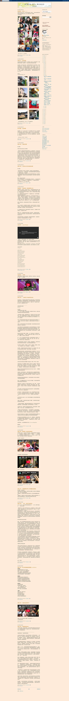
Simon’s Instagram (44, 131)
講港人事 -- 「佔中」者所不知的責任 (25, 503)
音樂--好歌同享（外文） (45, 141)
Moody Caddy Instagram (45, 128)
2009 (44, 55)
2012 (44, 59)
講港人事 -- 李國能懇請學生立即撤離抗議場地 (27, 488)
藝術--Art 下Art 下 (44, 147)
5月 (44, 68)
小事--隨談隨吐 (21, 220)
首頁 (29, 689)
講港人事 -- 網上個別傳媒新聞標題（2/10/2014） (27, 567)
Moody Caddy (44, 130)
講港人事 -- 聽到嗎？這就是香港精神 (25, 431)
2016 (44, 110)
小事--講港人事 (21, 161)
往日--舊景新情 (44, 139)
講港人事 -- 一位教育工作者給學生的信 (25, 297)
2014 (44, 62)
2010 (44, 57)
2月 (44, 64)
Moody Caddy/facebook (45, 129)
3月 (44, 66)
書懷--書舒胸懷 (44, 143)
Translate (49, 12)
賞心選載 (20, 139)
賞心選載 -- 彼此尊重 (22, 128)
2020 (44, 115)
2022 (44, 118)
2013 (44, 61)
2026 (44, 123)
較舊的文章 (38, 689)
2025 (44, 122)
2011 (44, 58)
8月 (44, 72)
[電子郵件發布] (30, 138)
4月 (44, 67)
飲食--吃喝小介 (44, 144)
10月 (45, 75)
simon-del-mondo (46, 35)
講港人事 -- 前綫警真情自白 (23, 626)
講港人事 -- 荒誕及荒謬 (22, 144)
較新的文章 (19, 689)
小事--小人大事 (44, 136)
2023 (44, 119)
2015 (44, 109)
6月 (44, 70)
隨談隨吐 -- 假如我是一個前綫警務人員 (25, 188)
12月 (45, 107)
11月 (45, 106)
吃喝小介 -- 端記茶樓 (22, 60)
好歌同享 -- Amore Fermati (23, 224)
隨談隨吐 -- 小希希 (21, 274)
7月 (44, 71)
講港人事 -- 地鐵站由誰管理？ (24, 602)
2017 (44, 111)
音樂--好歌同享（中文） (45, 140)
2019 (44, 114)
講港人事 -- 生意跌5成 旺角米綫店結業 (25, 166)
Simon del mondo (34, 4)
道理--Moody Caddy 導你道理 (46, 145)
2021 (44, 117)
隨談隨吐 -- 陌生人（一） (23, 11)
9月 (44, 74)
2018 (44, 113)
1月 (44, 63)
